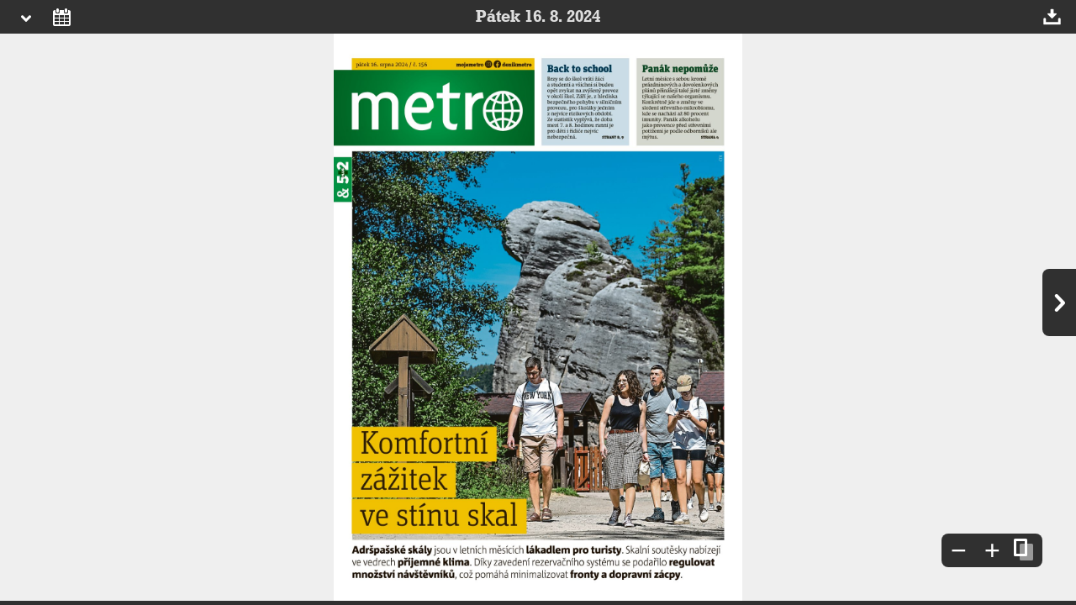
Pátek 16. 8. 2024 (538, 16)
